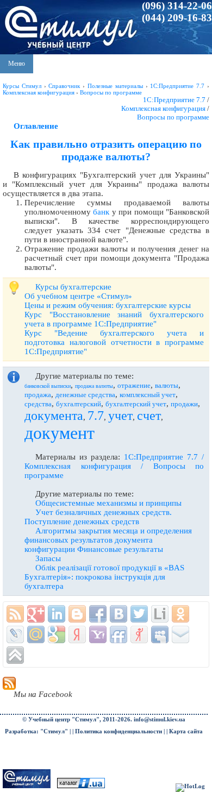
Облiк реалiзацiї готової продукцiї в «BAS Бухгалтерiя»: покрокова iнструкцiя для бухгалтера (104, 576)
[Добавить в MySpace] (160, 634)
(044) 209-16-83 (177, 17)
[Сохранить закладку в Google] (56, 634)
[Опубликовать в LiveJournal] (15, 634)
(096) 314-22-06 (177, 5)
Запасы (48, 558)
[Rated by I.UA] (81, 786)
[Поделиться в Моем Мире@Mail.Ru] (36, 634)
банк (101, 212)
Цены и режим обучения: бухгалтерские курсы (107, 305)
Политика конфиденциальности (118, 731)
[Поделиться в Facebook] (98, 614)
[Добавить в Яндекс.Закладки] (77, 634)
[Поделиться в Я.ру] (139, 634)
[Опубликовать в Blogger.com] (77, 614)
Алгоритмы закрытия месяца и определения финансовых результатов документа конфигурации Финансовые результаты (108, 540)
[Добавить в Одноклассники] (180, 614)
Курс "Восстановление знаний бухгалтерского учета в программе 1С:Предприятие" (114, 319)
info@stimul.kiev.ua (159, 719)
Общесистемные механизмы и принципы (108, 503)
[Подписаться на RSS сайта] (15, 614)
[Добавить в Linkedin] (56, 614)
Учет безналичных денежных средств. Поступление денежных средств (98, 517)
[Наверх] (15, 655)
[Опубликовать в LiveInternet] (160, 614)
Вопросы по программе (173, 117)
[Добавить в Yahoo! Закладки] (98, 634)
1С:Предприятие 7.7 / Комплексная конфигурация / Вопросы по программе (114, 466)
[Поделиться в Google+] (36, 614)
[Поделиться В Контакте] (118, 614)
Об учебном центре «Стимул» (78, 296)
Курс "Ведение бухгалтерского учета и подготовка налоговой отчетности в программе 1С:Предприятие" (114, 342)
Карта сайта (186, 731)
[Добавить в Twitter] (139, 614)
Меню (16, 63)
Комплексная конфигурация (163, 108)
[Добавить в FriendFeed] (118, 634)
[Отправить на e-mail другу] (180, 634)
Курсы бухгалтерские (73, 286)
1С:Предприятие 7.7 (174, 100)
